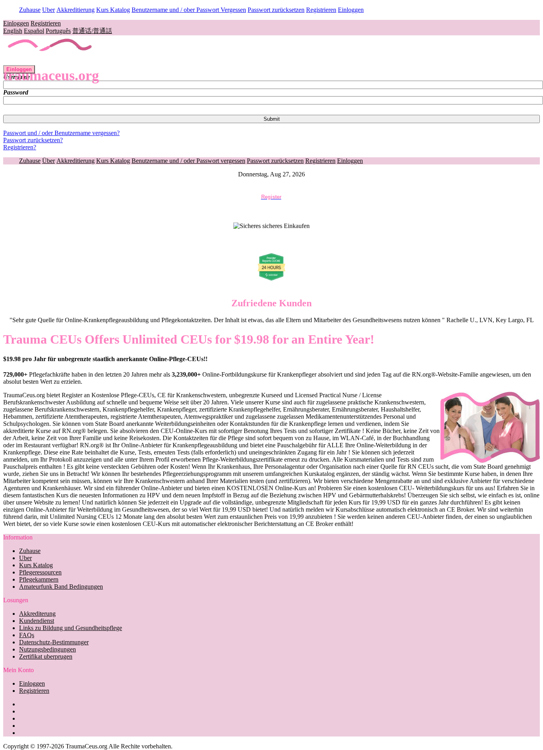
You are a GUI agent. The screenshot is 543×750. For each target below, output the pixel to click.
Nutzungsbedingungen (47, 649)
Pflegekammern (38, 579)
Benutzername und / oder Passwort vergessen (188, 160)
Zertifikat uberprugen (45, 656)
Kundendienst (36, 620)
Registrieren (321, 9)
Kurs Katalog (113, 9)
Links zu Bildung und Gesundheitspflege (70, 627)
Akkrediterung (37, 613)
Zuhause (30, 9)
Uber (48, 9)
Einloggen (351, 9)
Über (48, 160)
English (12, 30)
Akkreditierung (75, 9)
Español (34, 30)
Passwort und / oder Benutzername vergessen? (61, 133)
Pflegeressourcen (40, 572)
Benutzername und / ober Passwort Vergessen (189, 9)
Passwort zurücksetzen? (33, 140)
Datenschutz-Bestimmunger (54, 642)
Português (58, 30)
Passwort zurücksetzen (276, 9)
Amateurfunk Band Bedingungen (61, 586)
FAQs (26, 635)
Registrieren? (19, 147)
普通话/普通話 (92, 30)
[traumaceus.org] (50, 61)
